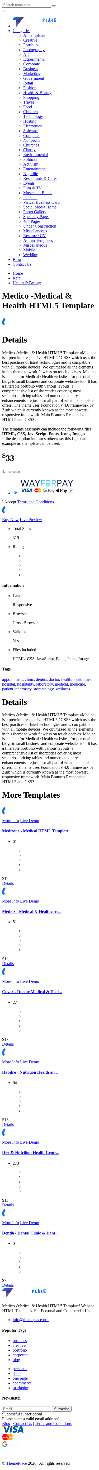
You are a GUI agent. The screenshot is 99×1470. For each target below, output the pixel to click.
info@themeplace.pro (31, 1319)
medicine (77, 684)
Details (8, 883)
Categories (21, 30)
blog (16, 1359)
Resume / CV (34, 235)
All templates (34, 35)
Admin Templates (38, 240)
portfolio (20, 1350)
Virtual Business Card (41, 202)
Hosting (29, 121)
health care (82, 679)
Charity (29, 150)
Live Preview (31, 519)
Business (30, 68)
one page (20, 1378)
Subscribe (61, 1409)
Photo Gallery (34, 212)
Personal (30, 197)
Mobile (29, 250)
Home (18, 273)
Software (30, 130)
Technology (33, 116)
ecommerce (22, 1383)
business (20, 1340)
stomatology (44, 689)
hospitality (25, 684)
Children (30, 111)
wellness (63, 689)
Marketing (31, 73)
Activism (30, 164)
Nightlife (30, 173)
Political (30, 159)
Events (29, 183)
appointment (12, 679)
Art (26, 54)
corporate (20, 1355)
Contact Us (22, 264)
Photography (34, 49)
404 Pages (31, 221)
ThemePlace (16, 1463)
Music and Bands (37, 192)
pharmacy (23, 689)
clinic (29, 679)
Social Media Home (39, 207)
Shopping (31, 97)
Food (27, 107)
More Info (10, 820)
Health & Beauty (37, 92)
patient (7, 689)
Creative (30, 40)
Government (33, 78)
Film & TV (32, 188)
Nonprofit (31, 140)
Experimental (34, 59)
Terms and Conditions (35, 502)
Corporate (31, 64)
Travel (28, 102)
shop (17, 1373)
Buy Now (10, 519)
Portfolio (30, 45)
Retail (28, 83)
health (66, 679)
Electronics (32, 126)
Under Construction (39, 226)
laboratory (44, 684)
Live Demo (29, 820)
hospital (8, 684)
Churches (31, 145)
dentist (41, 679)
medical (61, 684)
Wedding (30, 254)
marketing (21, 1387)
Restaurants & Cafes (40, 178)
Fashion (29, 88)
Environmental (35, 154)
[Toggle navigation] (4, 11)
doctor (54, 679)
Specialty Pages (36, 216)
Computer (31, 135)
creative (19, 1345)
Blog (17, 259)
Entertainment (34, 169)
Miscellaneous (35, 231)
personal (20, 1368)
